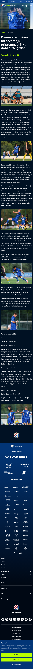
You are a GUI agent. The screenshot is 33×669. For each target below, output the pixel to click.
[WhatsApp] (30, 619)
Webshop (4, 577)
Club (2, 582)
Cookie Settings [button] (16, 639)
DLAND (20, 1)
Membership (5, 565)
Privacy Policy (16, 630)
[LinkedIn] (22, 619)
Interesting (4, 599)
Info (2, 593)
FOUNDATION (29, 1)
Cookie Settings (16, 664)
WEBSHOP (4, 1)
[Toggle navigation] (31, 5)
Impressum (16, 633)
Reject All (16, 659)
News (3, 558)
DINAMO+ (12, 1)
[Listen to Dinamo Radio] (23, 5)
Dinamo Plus (5, 571)
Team (3, 561)
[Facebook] (2, 619)
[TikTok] (26, 619)
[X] (18, 619)
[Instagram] (6, 619)
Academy (4, 588)
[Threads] (10, 619)
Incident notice (16, 627)
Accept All (16, 654)
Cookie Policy (16, 636)
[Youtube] (14, 619)
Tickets (3, 574)
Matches (3, 568)
